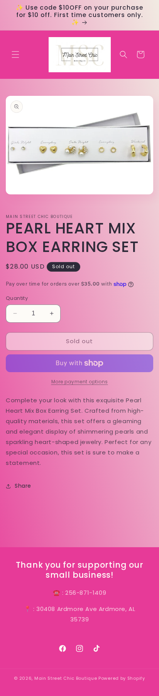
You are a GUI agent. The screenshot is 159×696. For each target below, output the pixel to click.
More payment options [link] (79, 381)
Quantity (17, 298)
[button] (15, 54)
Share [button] (23, 486)
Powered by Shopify (121, 678)
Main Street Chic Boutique (65, 678)
